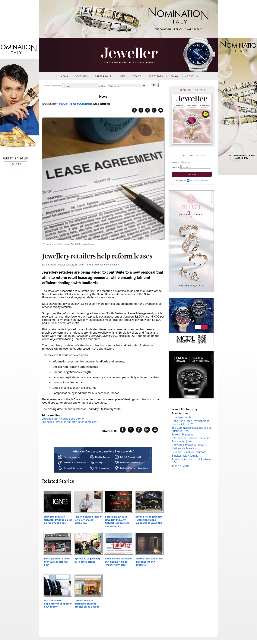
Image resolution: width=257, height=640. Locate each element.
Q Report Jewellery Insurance (189, 452)
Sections (81, 76)
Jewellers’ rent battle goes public (63, 418)
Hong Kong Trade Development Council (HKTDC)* (190, 422)
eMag (174, 76)
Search (138, 76)
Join (122, 76)
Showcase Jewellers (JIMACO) (189, 445)
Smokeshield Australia (185, 455)
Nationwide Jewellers (184, 448)
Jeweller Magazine (182, 434)
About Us (191, 76)
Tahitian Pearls (180, 466)
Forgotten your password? (199, 180)
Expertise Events (181, 417)
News (64, 76)
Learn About (102, 76)
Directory (156, 76)
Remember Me (181, 180)
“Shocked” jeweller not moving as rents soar (69, 422)
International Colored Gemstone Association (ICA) (191, 440)
